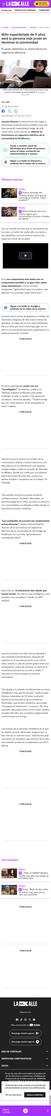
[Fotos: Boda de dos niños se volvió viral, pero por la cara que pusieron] (9, 890)
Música (22, 869)
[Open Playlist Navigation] (47, 1110)
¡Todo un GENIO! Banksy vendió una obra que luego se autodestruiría (34, 875)
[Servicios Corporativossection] (47, 1058)
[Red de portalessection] (47, 1051)
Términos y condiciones (22, 1076)
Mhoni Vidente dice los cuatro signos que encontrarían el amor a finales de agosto (34, 215)
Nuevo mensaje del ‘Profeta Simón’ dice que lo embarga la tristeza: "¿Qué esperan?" (32, 196)
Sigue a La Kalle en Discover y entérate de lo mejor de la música (28, 162)
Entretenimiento (19, 27)
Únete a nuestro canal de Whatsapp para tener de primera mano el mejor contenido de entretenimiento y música (27, 149)
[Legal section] (47, 1065)
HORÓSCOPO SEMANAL (25, 10)
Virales (33, 27)
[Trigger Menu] (3, 4)
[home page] (25, 1003)
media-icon (25, 1110)
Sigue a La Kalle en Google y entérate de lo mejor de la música (28, 307)
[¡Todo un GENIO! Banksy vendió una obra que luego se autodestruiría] (9, 873)
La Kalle (5, 27)
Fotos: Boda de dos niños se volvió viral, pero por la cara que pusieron (33, 892)
